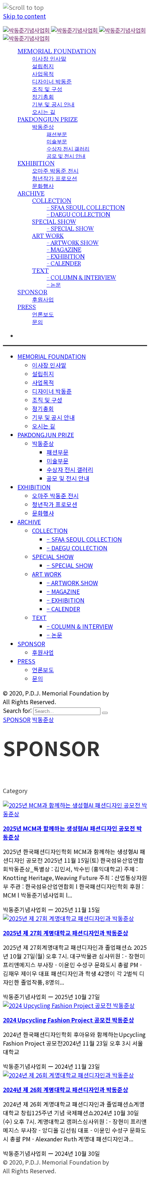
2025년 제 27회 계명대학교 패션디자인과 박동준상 (65, 932)
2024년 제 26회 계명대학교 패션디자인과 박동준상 (65, 1089)
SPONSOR (17, 719)
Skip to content (24, 16)
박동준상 (43, 719)
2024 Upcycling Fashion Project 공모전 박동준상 (68, 1019)
